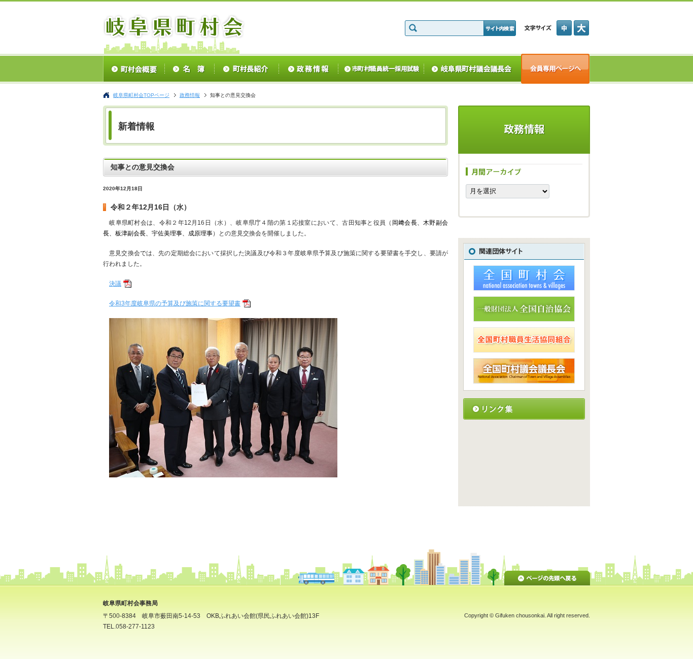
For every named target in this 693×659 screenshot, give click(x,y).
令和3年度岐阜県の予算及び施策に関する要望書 (174, 303)
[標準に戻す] (565, 28)
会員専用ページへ (555, 69)
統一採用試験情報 (381, 69)
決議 (115, 283)
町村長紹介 (247, 69)
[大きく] (582, 28)
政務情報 (308, 69)
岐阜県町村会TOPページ (141, 95)
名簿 (189, 69)
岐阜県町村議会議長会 (472, 69)
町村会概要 (133, 69)
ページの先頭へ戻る (547, 576)
